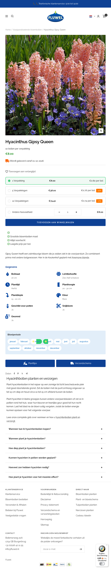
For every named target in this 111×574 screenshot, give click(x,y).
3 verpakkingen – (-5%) (22, 371)
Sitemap (45, 525)
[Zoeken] (12, 16)
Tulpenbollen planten (86, 505)
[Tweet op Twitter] (22, 373)
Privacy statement (50, 505)
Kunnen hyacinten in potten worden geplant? (32, 457)
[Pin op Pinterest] (18, 373)
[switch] (102, 563)
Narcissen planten (85, 510)
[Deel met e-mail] (27, 373)
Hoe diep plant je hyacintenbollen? (27, 448)
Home (8, 30)
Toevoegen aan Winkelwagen (55, 222)
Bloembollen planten (86, 494)
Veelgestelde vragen (15, 515)
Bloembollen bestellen (16, 499)
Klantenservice (12, 494)
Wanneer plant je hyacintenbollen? (27, 438)
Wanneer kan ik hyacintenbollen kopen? (30, 429)
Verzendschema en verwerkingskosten (50, 512)
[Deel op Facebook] (14, 373)
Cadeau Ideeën (83, 515)
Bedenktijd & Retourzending (54, 494)
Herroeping (46, 519)
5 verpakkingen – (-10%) (56, 371)
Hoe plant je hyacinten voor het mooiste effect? (33, 477)
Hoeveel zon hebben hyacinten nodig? (29, 467)
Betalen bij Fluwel (14, 510)
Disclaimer (46, 499)
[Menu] (106, 545)
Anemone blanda (80, 257)
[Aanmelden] (78, 549)
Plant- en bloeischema (87, 499)
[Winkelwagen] (104, 16)
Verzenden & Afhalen (15, 505)
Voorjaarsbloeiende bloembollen (27, 30)
